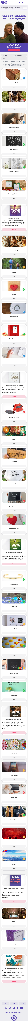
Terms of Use (7, 1012)
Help (6, 1003)
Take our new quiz (14, 49)
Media (14, 1003)
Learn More (12, 8)
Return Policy (20, 1012)
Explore (14, 229)
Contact (22, 1003)
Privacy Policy (14, 1012)
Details (14, 87)
